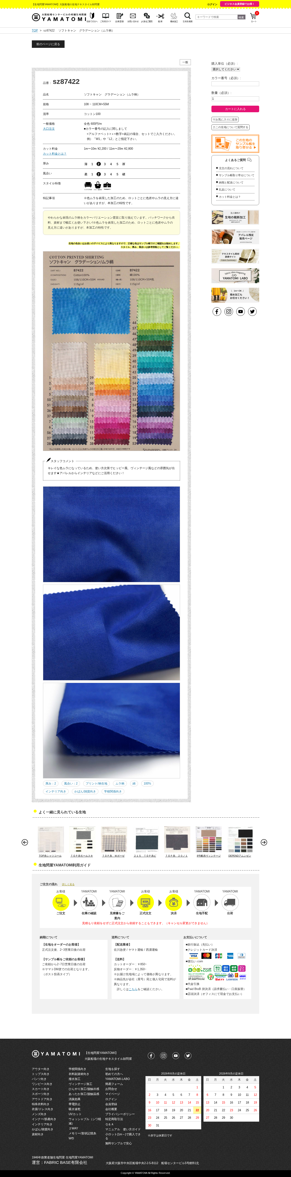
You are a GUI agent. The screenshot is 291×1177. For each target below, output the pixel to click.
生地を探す (112, 1069)
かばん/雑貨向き (85, 791)
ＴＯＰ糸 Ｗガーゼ (113, 855)
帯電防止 (74, 1104)
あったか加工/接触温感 (84, 1094)
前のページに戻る (48, 44)
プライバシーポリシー (120, 1114)
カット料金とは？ (55, 153)
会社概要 (111, 1109)
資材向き (38, 1134)
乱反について (227, 189)
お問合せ (111, 1089)
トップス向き (41, 1074)
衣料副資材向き (79, 1074)
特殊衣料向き (41, 1104)
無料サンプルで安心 (118, 1143)
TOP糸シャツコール (50, 855)
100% (147, 783)
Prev (26, 843)
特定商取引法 (114, 1119)
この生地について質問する (232, 127)
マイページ (112, 1094)
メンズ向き (39, 1114)
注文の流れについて (231, 168)
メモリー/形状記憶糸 (82, 1133)
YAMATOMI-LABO (117, 1079)
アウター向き (41, 1069)
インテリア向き (55, 791)
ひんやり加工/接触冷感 (84, 1089)
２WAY (73, 1128)
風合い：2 (71, 783)
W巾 (71, 1138)
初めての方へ (114, 1074)
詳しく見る (68, 884)
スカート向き (41, 1089)
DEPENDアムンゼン (239, 855)
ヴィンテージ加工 (80, 1084)
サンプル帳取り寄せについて (236, 175)
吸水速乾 (74, 1109)
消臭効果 (74, 1099)
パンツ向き (39, 1079)
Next (265, 843)
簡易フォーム (114, 1084)
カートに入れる (235, 109)
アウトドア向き (42, 1099)
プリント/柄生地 (96, 783)
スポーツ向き (41, 1094)
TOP (35, 30)
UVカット (75, 1114)
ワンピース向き (42, 1084)
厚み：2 (50, 783)
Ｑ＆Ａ (109, 1124)
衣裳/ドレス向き (42, 1109)
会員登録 (111, 1104)
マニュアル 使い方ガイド (123, 1129)
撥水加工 (74, 1079)
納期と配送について (231, 182)
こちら (133, 989)
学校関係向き (113, 791)
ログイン (212, 4)
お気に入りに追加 (226, 119)
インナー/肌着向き (44, 1119)
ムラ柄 (119, 783)
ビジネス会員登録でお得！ (240, 3)
